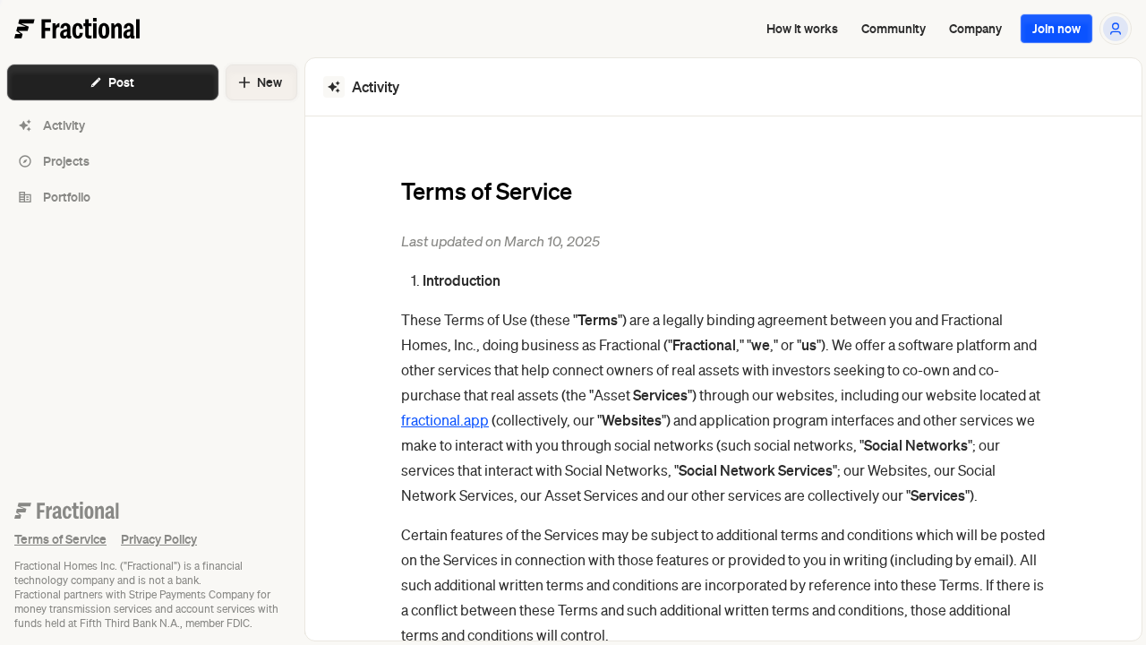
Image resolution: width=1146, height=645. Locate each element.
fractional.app (445, 420)
